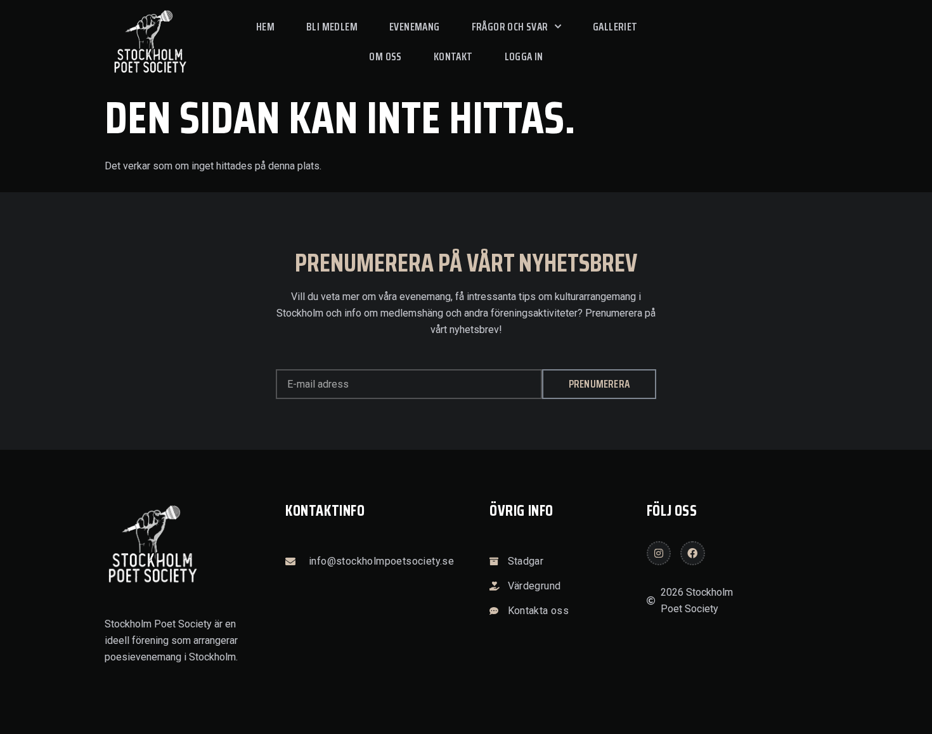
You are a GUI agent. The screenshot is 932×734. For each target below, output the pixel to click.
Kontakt (453, 56)
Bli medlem (332, 26)
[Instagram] (659, 553)
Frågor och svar (510, 26)
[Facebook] (692, 553)
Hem (265, 26)
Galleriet (615, 26)
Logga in (524, 56)
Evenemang (414, 26)
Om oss (385, 56)
